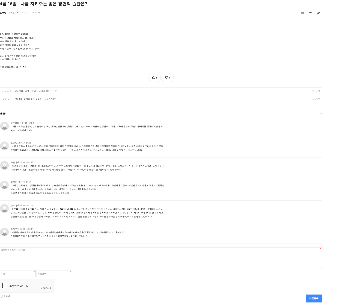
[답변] (310, 13)
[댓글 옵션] (320, 125)
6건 (12, 12)
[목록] (302, 13)
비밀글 (7, 296)
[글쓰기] (319, 13)
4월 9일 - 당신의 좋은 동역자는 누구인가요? (35, 99)
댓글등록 (314, 298)
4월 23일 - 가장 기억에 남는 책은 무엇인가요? (36, 91)
